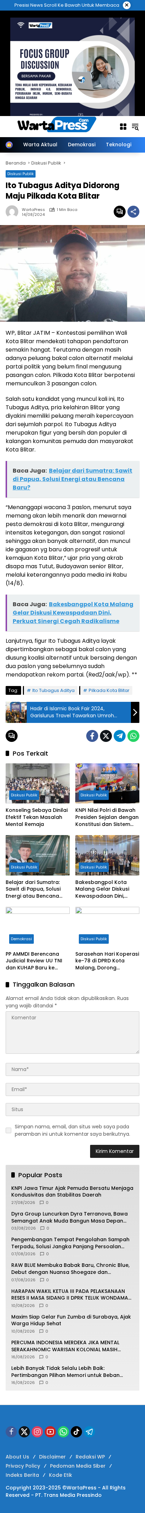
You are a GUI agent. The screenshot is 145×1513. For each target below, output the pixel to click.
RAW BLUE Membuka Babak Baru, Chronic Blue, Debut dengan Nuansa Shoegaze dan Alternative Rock (70, 1269)
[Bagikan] (133, 212)
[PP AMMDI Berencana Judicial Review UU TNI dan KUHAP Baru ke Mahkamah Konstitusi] (38, 927)
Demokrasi (21, 939)
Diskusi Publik (24, 795)
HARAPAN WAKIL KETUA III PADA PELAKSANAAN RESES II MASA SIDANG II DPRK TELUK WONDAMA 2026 (69, 1295)
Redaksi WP (90, 1456)
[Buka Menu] (123, 126)
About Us (17, 1456)
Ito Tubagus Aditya (53, 690)
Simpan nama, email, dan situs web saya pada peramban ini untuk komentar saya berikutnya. (72, 1130)
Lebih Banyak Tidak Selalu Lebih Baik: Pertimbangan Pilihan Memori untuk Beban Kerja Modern (65, 1372)
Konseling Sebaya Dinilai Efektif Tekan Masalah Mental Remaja (37, 817)
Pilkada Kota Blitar (109, 690)
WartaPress (33, 210)
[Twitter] (106, 736)
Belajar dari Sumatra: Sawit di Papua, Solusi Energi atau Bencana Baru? (33, 889)
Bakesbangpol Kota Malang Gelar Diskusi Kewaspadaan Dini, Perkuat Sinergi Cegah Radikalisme (103, 889)
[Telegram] (120, 736)
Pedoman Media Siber (78, 1465)
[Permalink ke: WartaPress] (14, 211)
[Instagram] (37, 1431)
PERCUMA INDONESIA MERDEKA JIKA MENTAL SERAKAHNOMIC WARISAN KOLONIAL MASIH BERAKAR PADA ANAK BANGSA (65, 1346)
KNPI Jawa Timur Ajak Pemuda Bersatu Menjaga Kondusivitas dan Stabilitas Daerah (72, 1192)
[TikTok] (76, 1431)
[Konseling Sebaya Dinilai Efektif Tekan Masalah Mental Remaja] (38, 783)
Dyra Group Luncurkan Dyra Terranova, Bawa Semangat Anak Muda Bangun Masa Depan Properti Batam (69, 1217)
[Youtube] (50, 1431)
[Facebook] (92, 736)
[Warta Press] (59, 126)
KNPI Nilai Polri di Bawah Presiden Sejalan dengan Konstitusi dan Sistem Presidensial (107, 817)
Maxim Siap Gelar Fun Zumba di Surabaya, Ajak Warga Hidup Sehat (71, 1320)
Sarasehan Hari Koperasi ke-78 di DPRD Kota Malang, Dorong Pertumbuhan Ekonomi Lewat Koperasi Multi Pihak (107, 961)
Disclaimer (52, 1456)
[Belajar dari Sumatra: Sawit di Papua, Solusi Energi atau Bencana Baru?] (38, 855)
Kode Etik (60, 1475)
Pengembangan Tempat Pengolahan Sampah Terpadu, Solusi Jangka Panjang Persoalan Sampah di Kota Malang (70, 1243)
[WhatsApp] (133, 736)
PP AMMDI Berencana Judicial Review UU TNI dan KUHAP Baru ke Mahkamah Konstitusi (34, 961)
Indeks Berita (22, 1475)
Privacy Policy (23, 1465)
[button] (135, 126)
